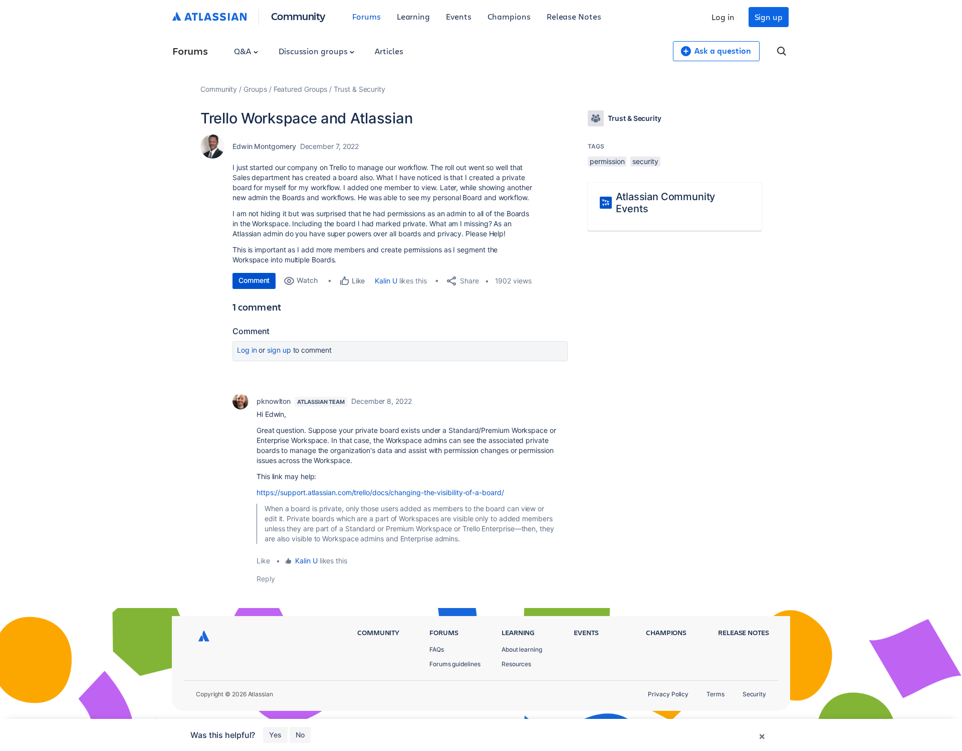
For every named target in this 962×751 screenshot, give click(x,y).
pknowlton (274, 401)
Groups (255, 89)
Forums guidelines (454, 664)
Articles (389, 51)
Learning (413, 16)
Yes (275, 734)
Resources (516, 664)
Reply (266, 578)
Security (754, 694)
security (645, 161)
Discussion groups (314, 51)
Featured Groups (301, 89)
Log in (723, 17)
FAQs (436, 649)
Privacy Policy (668, 694)
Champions (509, 16)
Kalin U (386, 280)
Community (298, 16)
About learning (522, 649)
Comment (254, 280)
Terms (715, 694)
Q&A (243, 51)
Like (263, 560)
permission (607, 161)
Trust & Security (359, 89)
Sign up (769, 17)
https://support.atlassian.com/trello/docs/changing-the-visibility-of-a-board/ (380, 492)
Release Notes (574, 16)
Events (458, 16)
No (300, 734)
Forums (366, 16)
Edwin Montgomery (264, 146)
